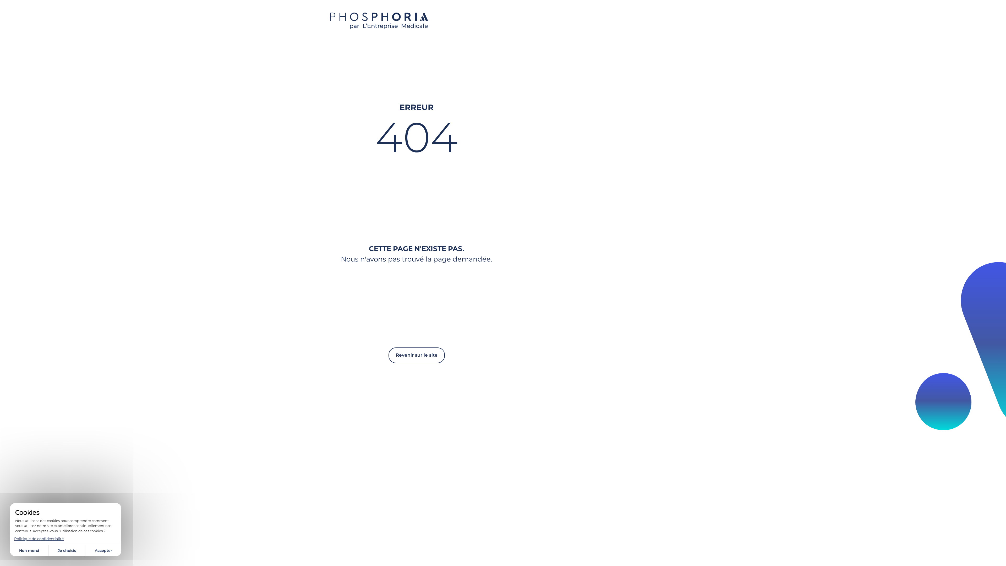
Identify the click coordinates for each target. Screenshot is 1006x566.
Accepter (103, 550)
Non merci (29, 550)
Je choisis (67, 550)
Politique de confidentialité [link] (39, 539)
